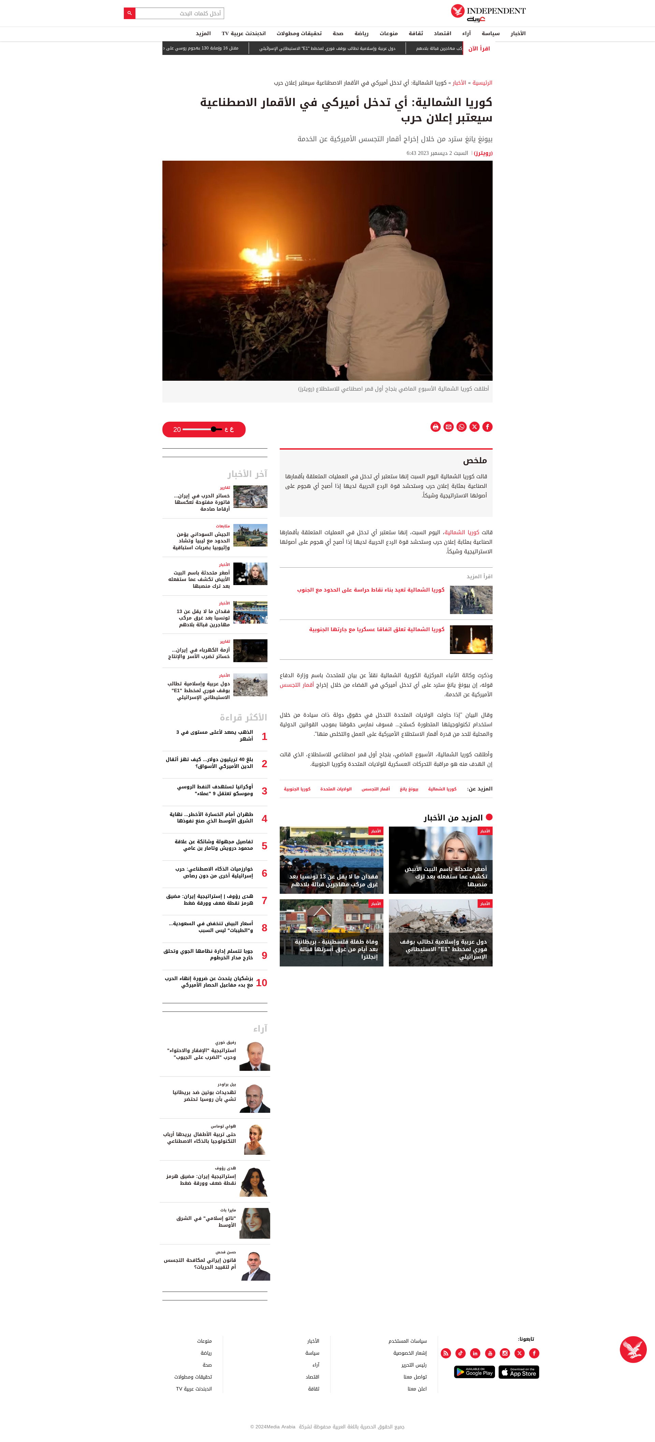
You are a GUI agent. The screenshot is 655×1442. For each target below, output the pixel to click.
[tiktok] (460, 1353)
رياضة (361, 33)
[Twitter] (519, 1353)
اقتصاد (442, 33)
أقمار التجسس (297, 685)
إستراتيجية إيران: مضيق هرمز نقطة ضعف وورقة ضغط (201, 1180)
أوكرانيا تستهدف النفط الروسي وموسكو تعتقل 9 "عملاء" (215, 790)
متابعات (223, 526)
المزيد (203, 33)
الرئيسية (482, 82)
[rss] (446, 1353)
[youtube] (490, 1353)
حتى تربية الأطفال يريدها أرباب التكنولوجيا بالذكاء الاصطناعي (199, 1138)
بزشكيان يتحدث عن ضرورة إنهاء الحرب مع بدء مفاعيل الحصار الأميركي (209, 982)
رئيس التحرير (414, 1364)
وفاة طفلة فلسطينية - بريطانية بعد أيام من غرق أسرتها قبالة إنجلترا (336, 949)
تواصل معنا (415, 1376)
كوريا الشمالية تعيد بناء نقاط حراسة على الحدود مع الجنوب (371, 590)
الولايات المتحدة (336, 789)
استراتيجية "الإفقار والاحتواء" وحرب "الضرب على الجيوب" (201, 1054)
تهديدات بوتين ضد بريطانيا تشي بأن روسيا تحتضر (204, 1096)
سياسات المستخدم (408, 1341)
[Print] (436, 427)
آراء (466, 33)
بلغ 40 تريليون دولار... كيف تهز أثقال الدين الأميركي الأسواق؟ (209, 763)
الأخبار (518, 33)
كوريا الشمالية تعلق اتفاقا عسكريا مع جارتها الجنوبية (377, 629)
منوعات (389, 33)
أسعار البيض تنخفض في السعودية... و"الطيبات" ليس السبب (211, 927)
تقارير (225, 487)
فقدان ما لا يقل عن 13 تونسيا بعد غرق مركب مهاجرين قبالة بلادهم (333, 880)
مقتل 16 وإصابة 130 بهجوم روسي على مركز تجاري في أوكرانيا (211, 48)
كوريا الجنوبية (297, 789)
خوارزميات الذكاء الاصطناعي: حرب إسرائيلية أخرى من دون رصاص (214, 872)
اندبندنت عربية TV (244, 33)
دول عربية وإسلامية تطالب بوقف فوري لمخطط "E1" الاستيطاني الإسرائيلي (357, 48)
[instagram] (505, 1353)
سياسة (491, 33)
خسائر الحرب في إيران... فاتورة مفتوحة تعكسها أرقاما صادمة (202, 502)
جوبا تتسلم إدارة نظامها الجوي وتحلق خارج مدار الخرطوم (208, 955)
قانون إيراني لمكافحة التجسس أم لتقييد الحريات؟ (200, 1264)
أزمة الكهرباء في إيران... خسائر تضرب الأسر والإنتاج (199, 653)
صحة (338, 33)
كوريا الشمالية (462, 532)
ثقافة (416, 33)
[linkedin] (475, 1353)
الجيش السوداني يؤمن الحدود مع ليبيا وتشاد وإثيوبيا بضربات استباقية (201, 541)
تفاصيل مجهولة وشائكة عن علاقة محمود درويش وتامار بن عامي (214, 845)
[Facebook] (534, 1353)
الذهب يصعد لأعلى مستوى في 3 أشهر (214, 736)
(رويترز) (483, 153)
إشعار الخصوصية (410, 1353)
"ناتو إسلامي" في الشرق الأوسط (206, 1222)
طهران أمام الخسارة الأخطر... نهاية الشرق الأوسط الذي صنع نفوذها (211, 818)
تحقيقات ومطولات (299, 33)
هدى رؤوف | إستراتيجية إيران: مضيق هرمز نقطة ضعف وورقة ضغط (209, 900)
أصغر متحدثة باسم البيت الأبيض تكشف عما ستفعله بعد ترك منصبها (446, 876)
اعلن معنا (417, 1388)
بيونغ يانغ (409, 789)
